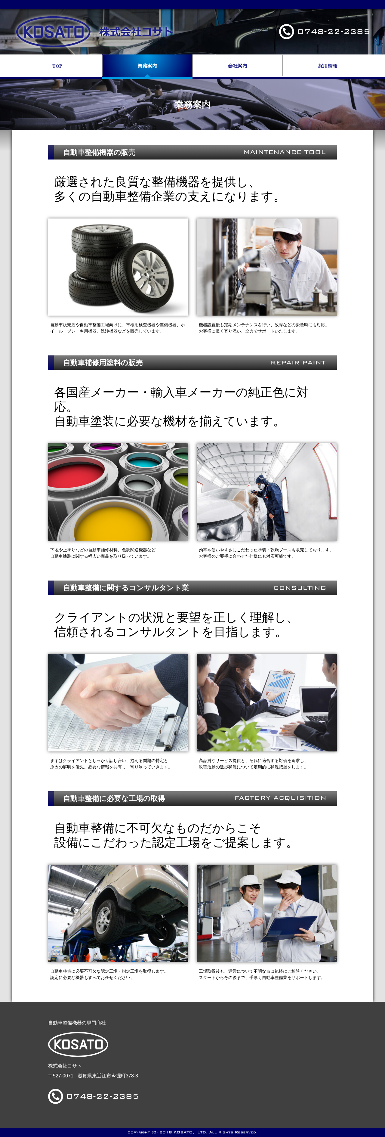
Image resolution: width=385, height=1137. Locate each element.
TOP (57, 65)
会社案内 (237, 65)
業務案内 (147, 65)
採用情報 (327, 65)
